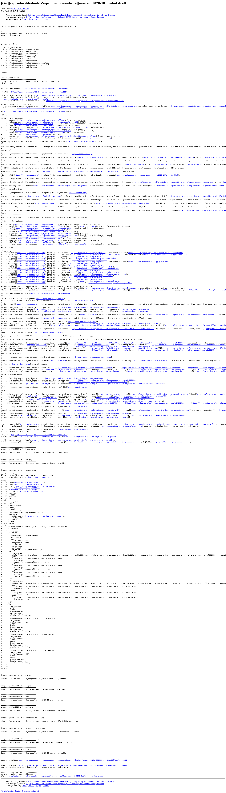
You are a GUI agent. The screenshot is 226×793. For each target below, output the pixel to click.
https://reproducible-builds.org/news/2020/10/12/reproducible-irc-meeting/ (123, 348)
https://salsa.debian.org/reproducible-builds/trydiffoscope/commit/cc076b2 (124, 323)
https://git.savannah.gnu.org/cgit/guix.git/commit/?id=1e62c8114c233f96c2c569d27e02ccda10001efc (169, 424)
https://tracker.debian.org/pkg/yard (85, 277)
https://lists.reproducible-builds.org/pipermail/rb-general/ (61, 186)
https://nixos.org (163, 164)
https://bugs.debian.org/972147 (31, 260)
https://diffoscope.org (83, 300)
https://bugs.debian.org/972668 (31, 277)
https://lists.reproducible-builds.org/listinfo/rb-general (90, 437)
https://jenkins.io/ (57, 361)
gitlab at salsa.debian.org (20, 9)
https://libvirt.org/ (27, 415)
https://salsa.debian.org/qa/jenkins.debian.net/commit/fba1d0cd (100, 414)
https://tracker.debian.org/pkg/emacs (87, 279)
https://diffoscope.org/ (85, 383)
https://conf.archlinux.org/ (91, 157)
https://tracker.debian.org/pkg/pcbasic (89, 260)
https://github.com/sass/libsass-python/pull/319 (45, 88)
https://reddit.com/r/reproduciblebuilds (171, 442)
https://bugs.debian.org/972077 (31, 256)
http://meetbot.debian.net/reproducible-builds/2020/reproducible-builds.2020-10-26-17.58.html (60, 108)
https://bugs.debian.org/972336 (31, 262)
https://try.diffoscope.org (53, 318)
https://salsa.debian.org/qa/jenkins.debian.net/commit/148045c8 (154, 403)
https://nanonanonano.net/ (46, 203)
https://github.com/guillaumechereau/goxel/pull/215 (40, 133)
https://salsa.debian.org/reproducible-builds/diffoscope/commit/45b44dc (88, 307)
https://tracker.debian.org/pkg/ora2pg (88, 262)
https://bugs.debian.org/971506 (82, 322)
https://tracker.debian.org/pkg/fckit (87, 263)
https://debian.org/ (78, 193)
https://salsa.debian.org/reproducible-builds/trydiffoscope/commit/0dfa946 (85, 325)
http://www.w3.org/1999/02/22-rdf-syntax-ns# (35, 486)
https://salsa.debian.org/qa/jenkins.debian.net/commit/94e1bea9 (125, 398)
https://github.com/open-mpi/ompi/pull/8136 (39, 129)
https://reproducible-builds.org (80, 141)
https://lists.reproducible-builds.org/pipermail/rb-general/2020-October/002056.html (85, 101)
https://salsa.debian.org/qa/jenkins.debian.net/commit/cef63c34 (99, 417)
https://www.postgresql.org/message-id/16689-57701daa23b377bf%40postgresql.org (60, 136)
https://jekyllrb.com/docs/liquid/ (93, 345)
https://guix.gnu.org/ (30, 424)
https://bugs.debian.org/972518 (135, 309)
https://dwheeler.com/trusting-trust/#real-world (26, 99)
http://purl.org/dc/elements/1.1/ (29, 482)
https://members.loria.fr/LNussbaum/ (44, 196)
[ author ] (46, 19)
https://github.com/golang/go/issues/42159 (33, 124)
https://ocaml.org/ (42, 309)
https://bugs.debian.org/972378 (31, 263)
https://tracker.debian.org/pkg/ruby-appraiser (99, 272)
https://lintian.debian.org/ (36, 383)
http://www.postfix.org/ (41, 399)
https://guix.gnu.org (135, 164)
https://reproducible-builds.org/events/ (110, 350)
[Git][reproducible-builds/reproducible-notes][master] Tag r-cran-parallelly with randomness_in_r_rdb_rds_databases (71, 15)
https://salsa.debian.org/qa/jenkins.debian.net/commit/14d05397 (74, 378)
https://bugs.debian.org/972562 (31, 274)
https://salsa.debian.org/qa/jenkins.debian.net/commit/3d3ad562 (158, 415)
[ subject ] (38, 19)
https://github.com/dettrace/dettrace (84, 343)
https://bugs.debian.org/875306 (74, 429)
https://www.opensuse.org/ (27, 175)
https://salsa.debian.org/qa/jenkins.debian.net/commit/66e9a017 (142, 396)
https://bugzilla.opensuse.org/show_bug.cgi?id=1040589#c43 (44, 233)
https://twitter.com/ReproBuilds (46, 442)
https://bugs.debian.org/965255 (31, 283)
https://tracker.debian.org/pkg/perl (85, 270)
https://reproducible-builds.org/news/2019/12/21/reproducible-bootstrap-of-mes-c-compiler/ (76, 95)
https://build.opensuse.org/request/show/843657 (39, 231)
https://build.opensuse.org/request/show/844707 (42, 230)
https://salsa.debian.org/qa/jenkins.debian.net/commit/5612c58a (160, 410)
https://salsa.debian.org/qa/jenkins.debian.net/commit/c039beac (134, 383)
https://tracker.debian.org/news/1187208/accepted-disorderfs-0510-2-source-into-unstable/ (113, 329)
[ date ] (24, 19)
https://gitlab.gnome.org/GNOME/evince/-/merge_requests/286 (38, 92)
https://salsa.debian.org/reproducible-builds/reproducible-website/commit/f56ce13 (114, 346)
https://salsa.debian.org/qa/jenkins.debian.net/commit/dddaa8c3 (84, 368)
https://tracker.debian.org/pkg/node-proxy (93, 276)
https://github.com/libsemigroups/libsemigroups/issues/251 (51, 122)
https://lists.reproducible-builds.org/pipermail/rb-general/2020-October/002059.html (174, 182)
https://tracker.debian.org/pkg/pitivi (88, 256)
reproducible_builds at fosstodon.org (83, 442)
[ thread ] (31, 19)
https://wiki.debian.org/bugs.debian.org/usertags (61, 369)
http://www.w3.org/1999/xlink (30, 491)
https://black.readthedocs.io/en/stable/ (56, 311)
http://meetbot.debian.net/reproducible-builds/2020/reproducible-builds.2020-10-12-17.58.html (94, 106)
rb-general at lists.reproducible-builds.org (40, 437)
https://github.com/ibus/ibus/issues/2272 (35, 125)
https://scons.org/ (87, 226)
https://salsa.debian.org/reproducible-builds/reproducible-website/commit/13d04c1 (147, 343)
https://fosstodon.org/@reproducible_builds (121, 442)
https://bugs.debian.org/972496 (31, 269)
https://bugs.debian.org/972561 (31, 272)
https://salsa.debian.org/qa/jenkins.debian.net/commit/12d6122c (156, 371)
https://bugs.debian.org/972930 (31, 281)
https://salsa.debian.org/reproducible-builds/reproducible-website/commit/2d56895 (176, 350)
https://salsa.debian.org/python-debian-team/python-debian (122, 203)
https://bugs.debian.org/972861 (31, 279)
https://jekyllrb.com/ (37, 345)
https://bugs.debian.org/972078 (31, 258)
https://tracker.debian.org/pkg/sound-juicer (96, 258)
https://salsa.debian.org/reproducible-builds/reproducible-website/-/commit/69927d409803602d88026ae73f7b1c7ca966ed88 (73, 760)
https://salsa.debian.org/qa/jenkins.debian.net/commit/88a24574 (98, 382)
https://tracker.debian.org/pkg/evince (88, 253)
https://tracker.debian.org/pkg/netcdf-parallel (100, 281)
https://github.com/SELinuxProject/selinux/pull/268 (64, 127)
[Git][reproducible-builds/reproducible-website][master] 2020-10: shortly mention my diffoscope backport (65, 17)
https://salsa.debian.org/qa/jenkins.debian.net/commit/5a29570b (133, 401)
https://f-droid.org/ (32, 396)
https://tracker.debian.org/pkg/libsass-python (99, 254)
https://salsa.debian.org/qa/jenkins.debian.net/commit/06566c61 (107, 380)
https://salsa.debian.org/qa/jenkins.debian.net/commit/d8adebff (150, 368)
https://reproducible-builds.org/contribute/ (122, 426)
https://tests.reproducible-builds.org (151, 361)
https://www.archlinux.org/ (51, 401)
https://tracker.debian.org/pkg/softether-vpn (98, 269)
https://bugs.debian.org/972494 (31, 267)
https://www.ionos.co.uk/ (109, 394)
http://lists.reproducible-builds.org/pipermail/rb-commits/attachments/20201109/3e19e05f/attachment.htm (55, 776)
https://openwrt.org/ (48, 398)
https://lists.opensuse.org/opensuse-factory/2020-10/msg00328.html (34, 111)
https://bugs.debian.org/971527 (31, 254)
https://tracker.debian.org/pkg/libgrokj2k (93, 267)
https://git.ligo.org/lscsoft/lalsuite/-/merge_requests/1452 (43, 131)
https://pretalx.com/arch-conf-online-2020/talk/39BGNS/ (168, 157)
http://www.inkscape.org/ (39, 477)
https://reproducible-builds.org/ (96, 138)
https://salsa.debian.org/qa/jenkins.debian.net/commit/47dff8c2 (93, 410)
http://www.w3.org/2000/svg (27, 488)
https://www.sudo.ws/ (64, 415)
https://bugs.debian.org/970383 (31, 253)
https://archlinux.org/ (82, 154)
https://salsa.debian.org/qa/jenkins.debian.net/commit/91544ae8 (159, 394)
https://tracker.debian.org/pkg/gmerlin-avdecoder (103, 274)
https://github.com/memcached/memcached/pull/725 (43, 120)
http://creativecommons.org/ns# (28, 484)
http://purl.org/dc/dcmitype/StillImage (43, 516)
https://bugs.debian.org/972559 (31, 270)
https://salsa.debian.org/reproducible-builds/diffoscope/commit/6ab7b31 (182, 315)
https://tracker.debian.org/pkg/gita (85, 265)
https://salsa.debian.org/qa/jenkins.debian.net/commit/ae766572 (157, 369)
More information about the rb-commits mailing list (20, 791)
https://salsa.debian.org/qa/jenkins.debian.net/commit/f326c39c (114, 399)
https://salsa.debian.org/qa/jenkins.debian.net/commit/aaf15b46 (89, 371)
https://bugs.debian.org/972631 (31, 276)
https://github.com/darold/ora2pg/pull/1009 (148, 262)
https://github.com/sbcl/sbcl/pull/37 (33, 134)
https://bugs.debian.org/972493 (31, 265)
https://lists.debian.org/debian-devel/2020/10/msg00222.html (39, 435)
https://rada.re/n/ (88, 315)
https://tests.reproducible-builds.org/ (93, 357)
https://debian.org (194, 164)
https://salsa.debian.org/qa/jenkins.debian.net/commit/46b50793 (87, 403)
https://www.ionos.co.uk (78, 387)
